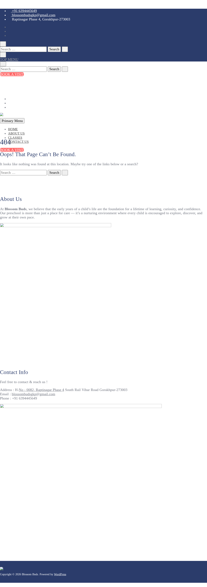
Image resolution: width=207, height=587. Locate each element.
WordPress (60, 574)
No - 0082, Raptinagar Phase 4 (41, 390)
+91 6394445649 (24, 11)
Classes (15, 137)
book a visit (12, 74)
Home (13, 129)
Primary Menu (12, 121)
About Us (16, 133)
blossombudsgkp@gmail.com (33, 15)
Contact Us (18, 141)
